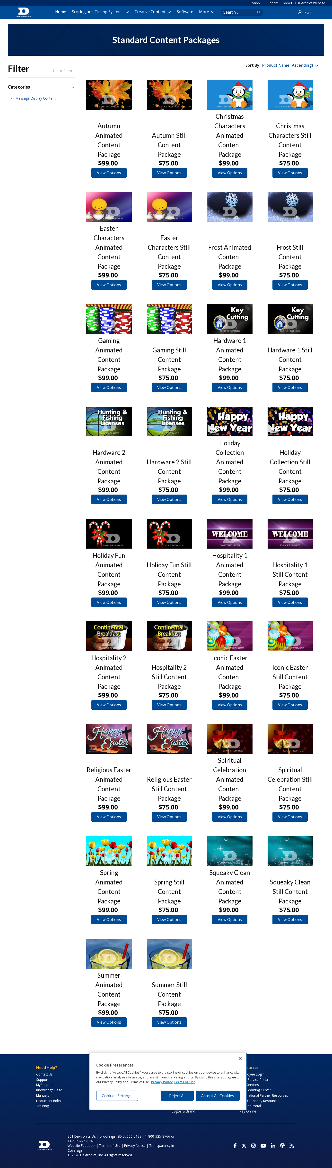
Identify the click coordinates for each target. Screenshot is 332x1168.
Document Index (48, 1100)
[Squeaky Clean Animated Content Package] (230, 851)
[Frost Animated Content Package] (230, 207)
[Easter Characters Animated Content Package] (109, 207)
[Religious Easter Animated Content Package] (109, 739)
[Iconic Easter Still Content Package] (290, 636)
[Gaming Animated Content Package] (109, 319)
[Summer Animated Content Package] (109, 954)
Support (272, 3)
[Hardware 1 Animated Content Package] (230, 319)
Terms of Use (110, 1145)
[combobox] (237, 12)
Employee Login (252, 1074)
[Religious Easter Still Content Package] (169, 739)
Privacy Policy (162, 1082)
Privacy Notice (135, 1145)
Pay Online (248, 1111)
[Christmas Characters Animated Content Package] (230, 95)
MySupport (44, 1084)
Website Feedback (82, 1145)
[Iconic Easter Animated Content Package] (230, 636)
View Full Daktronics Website (304, 3)
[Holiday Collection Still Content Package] (290, 422)
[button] (305, 12)
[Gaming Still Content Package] (169, 319)
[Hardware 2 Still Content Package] (169, 422)
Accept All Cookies (217, 1095)
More (204, 11)
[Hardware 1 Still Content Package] (290, 319)
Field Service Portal (254, 1079)
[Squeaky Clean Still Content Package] (290, 851)
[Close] (240, 1058)
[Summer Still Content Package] (169, 954)
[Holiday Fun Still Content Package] (169, 534)
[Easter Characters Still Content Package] (169, 207)
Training (42, 1106)
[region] (168, 1081)
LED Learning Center (255, 1090)
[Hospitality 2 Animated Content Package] (109, 636)
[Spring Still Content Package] (169, 851)
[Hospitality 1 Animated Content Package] (230, 534)
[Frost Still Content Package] (290, 207)
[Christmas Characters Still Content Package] (290, 95)
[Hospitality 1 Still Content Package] (290, 534)
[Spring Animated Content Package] (109, 851)
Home (60, 11)
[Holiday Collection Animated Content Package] (230, 422)
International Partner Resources (264, 1095)
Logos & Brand (183, 1111)
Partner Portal (250, 1106)
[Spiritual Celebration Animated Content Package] (230, 739)
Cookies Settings (117, 1095)
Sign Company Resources (259, 1100)
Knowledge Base (49, 1090)
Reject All (177, 1095)
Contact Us (44, 1074)
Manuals (42, 1095)
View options (109, 172)
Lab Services (249, 1084)
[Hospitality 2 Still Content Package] (169, 636)
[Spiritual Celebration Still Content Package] (290, 739)
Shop (256, 3)
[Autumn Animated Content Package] (109, 95)
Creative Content (150, 11)
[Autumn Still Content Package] (169, 95)
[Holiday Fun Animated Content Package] (109, 534)
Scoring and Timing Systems (97, 11)
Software (185, 11)
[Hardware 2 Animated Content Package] (109, 422)
